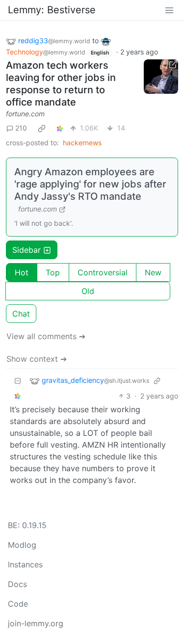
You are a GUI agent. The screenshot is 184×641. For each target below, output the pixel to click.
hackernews (82, 142)
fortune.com (25, 113)
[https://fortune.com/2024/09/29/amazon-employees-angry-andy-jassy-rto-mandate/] (161, 76)
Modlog (22, 545)
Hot (21, 272)
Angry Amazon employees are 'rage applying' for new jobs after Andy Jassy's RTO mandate (90, 184)
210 (21, 128)
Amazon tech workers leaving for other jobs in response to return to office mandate (61, 83)
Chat (21, 314)
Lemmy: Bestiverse (52, 10)
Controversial (103, 272)
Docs (17, 584)
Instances (25, 564)
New (153, 272)
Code (18, 604)
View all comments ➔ (45, 336)
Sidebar (26, 250)
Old (87, 291)
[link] (41, 128)
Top (53, 272)
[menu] (169, 9)
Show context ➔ (36, 359)
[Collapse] (18, 380)
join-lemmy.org (35, 623)
